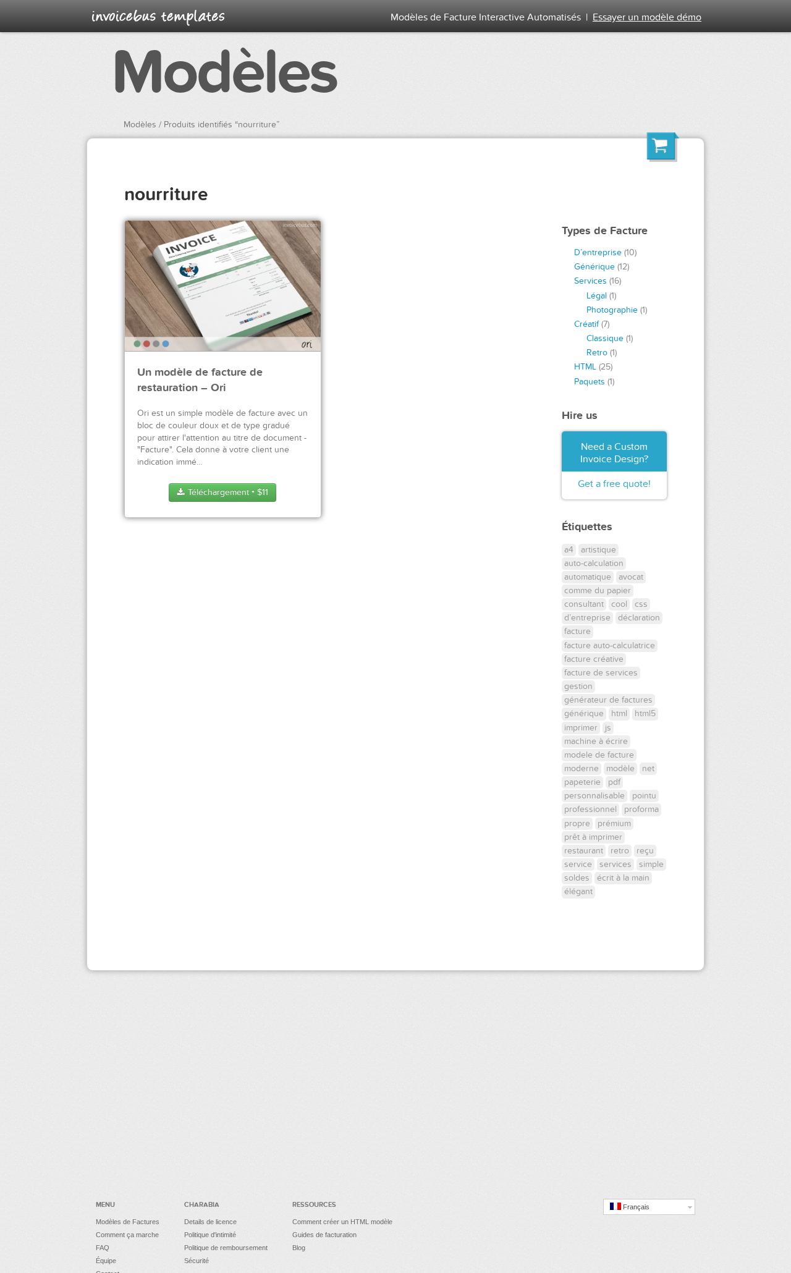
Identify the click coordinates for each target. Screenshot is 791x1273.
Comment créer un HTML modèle (342, 1221)
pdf (614, 782)
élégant (578, 891)
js (608, 727)
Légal (596, 295)
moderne (581, 768)
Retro (596, 352)
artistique (598, 549)
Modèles (224, 72)
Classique (605, 338)
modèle (620, 768)
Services (590, 281)
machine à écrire (596, 741)
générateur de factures (608, 700)
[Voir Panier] (663, 149)
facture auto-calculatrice (609, 645)
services (615, 864)
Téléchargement (226, 492)
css (641, 604)
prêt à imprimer (593, 837)
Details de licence (210, 1221)
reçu (645, 850)
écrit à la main (623, 878)
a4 (568, 549)
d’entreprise (587, 617)
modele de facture (599, 755)
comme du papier (597, 590)
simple (651, 864)
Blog (298, 1247)
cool (619, 604)
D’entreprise (598, 252)
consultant (584, 604)
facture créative (594, 659)
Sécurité (196, 1260)
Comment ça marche (127, 1234)
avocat (631, 577)
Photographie (612, 310)
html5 (645, 713)
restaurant (583, 850)
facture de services (601, 672)
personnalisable (594, 795)
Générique (594, 266)
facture (577, 631)
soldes (577, 878)
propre (577, 823)
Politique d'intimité (210, 1234)
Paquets (589, 381)
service (578, 864)
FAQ (102, 1247)
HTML (585, 367)
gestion (578, 686)
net (648, 768)
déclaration (639, 617)
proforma (641, 809)
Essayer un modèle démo (647, 17)
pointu (644, 795)
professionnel (590, 809)
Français (635, 1207)
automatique (587, 577)
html (619, 713)
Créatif (586, 324)
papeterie (582, 782)
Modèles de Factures (127, 1221)
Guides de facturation (324, 1234)
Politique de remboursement (226, 1247)
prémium (614, 823)
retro (620, 850)
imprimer (581, 727)
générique (584, 713)
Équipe (106, 1260)
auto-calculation (594, 563)
